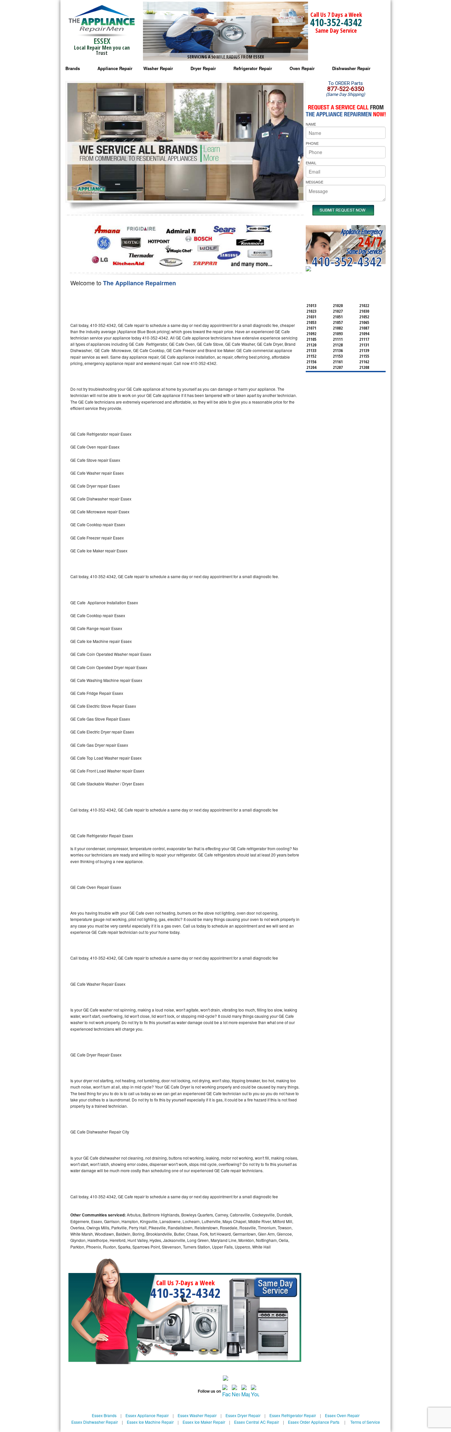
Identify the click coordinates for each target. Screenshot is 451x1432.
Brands (72, 68)
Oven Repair (302, 68)
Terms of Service (365, 1422)
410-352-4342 (336, 22)
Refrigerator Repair (252, 68)
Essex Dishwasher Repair (94, 1422)
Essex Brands (104, 1415)
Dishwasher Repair (351, 68)
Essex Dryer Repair (243, 1415)
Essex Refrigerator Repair (292, 1415)
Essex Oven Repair (342, 1415)
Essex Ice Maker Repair (204, 1422)
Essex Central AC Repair (256, 1422)
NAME (311, 124)
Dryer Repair (203, 68)
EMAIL (311, 162)
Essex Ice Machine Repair (150, 1422)
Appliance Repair (114, 68)
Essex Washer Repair (197, 1415)
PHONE (312, 143)
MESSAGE (314, 181)
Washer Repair (158, 68)
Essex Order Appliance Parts (313, 1422)
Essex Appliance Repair (147, 1415)
